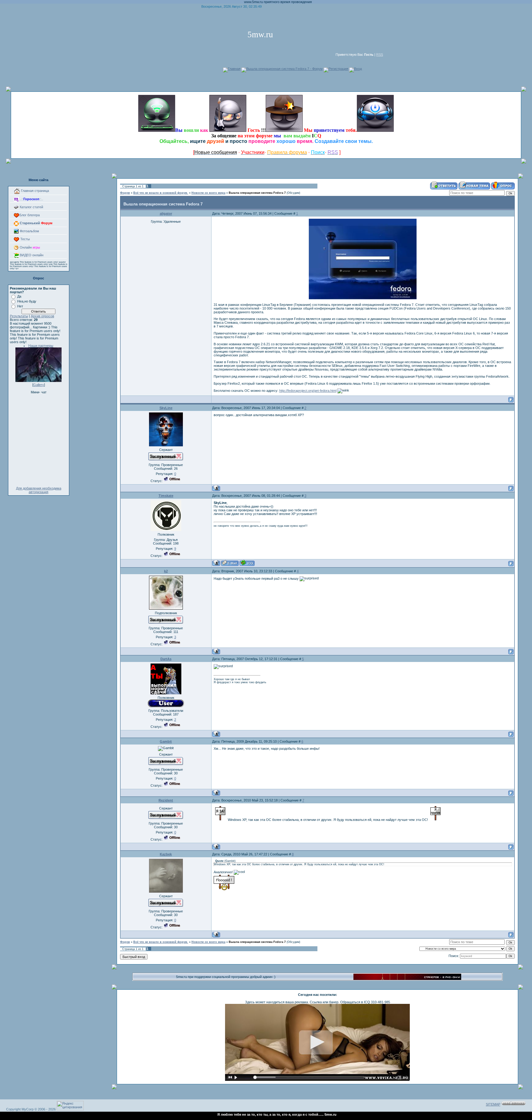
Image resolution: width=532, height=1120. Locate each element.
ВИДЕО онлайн (31, 255)
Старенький (35, 223)
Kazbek (166, 854)
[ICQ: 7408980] (247, 563)
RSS (379, 54)
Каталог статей (31, 207)
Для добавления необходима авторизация (38, 490)
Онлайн (29, 247)
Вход (358, 69)
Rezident (166, 800)
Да (19, 296)
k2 (166, 571)
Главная (234, 69)
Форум (125, 192)
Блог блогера (29, 215)
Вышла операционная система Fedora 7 (257, 192)
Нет (20, 306)
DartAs (165, 659)
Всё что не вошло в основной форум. (160, 192)
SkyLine (165, 408)
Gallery (38, 385)
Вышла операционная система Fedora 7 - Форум (284, 69)
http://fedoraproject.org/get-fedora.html (308, 390)
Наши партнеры (40, 345)
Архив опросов (42, 316)
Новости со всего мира (208, 192)
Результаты (19, 316)
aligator (166, 213)
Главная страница (34, 191)
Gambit (166, 741)
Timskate (166, 495)
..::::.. (31, 199)
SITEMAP (493, 1104)
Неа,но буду (26, 301)
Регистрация (338, 69)
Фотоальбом (29, 231)
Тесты (24, 239)
